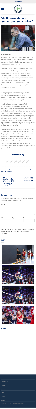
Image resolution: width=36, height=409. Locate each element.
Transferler (4, 381)
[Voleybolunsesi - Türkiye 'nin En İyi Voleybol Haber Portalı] (18, 8)
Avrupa (9, 169)
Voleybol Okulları (6, 378)
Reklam (3, 396)
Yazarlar (3, 385)
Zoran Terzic (20, 169)
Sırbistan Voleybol (6, 171)
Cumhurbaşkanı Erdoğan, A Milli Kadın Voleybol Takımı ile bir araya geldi (8, 182)
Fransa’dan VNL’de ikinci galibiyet (28, 179)
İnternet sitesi (27, 218)
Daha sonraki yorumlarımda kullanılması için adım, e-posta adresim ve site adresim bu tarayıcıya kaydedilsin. (18, 231)
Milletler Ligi (27, 169)
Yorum (3, 205)
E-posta (14, 218)
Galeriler (3, 389)
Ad (2, 218)
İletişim (3, 400)
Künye (2, 392)
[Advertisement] (18, 350)
